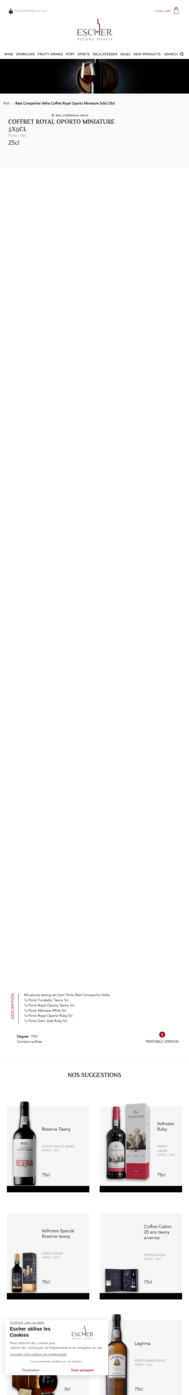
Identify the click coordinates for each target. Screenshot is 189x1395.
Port (70, 54)
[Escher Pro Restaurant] (94, 30)
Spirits (84, 54)
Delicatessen (105, 54)
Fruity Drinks (50, 54)
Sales (125, 54)
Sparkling (25, 54)
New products (147, 54)
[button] (174, 55)
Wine (8, 54)
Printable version (162, 1042)
